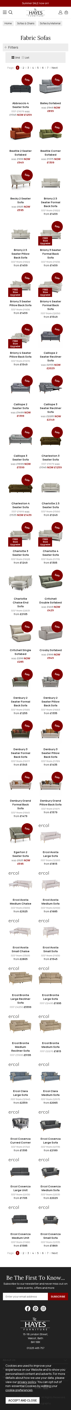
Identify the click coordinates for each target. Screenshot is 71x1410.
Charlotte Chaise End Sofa (20, 602)
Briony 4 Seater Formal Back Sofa (50, 305)
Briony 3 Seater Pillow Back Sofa (20, 303)
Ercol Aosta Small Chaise (20, 949)
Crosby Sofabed (51, 650)
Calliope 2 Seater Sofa (20, 406)
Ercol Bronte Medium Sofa (51, 1045)
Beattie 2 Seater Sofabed (20, 153)
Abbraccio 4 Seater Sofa (20, 105)
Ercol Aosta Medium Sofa (51, 901)
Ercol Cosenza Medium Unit (21, 1236)
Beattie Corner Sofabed (50, 153)
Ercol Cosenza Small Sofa (51, 1236)
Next (55, 68)
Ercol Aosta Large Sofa (50, 854)
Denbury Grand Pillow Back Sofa (51, 802)
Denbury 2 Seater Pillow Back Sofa (51, 701)
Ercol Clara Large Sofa (20, 1093)
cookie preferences (19, 1390)
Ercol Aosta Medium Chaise (20, 901)
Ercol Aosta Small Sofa (50, 949)
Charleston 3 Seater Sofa (51, 457)
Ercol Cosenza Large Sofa (51, 1140)
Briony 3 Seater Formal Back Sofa (50, 253)
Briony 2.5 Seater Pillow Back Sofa (20, 253)
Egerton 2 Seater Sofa (20, 854)
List (27, 57)
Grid (17, 57)
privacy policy (26, 1382)
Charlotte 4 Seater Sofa (50, 553)
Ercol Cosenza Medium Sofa (51, 1188)
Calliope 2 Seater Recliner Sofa (50, 356)
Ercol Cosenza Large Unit (21, 1188)
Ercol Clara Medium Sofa (51, 1093)
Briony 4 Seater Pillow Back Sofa (20, 355)
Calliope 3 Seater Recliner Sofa (50, 408)
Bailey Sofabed (50, 103)
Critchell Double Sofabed (50, 600)
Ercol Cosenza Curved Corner (20, 1140)
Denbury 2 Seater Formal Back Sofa (20, 701)
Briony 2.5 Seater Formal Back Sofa (50, 202)
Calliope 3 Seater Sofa (20, 457)
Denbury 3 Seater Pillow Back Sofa (51, 753)
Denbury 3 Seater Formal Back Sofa (20, 753)
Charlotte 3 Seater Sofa (20, 553)
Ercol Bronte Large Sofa (50, 997)
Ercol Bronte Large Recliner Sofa (20, 999)
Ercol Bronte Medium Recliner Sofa (20, 1047)
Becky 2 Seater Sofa (20, 200)
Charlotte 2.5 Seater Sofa (51, 505)
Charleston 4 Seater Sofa (20, 505)
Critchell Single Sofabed (20, 652)
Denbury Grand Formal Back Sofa (20, 804)
